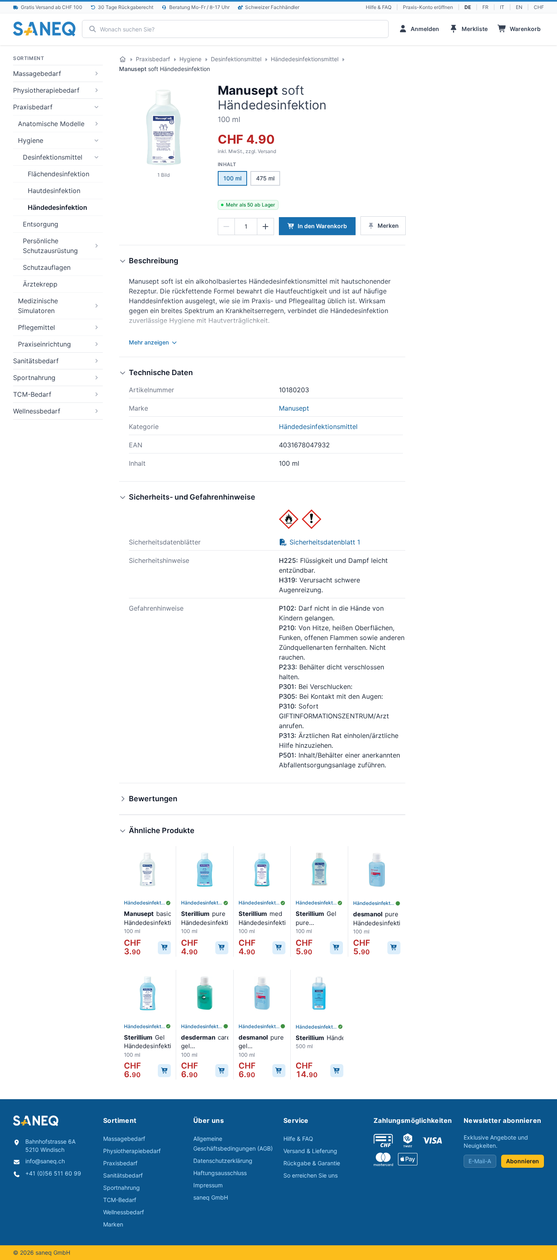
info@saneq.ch (45, 1161)
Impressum (208, 1185)
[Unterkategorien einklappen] (96, 106)
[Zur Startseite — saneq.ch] (44, 29)
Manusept (248, 90)
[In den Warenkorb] (164, 947)
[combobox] (235, 29)
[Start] (122, 59)
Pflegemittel (36, 327)
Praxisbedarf (33, 107)
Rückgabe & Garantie (311, 1163)
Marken (113, 1224)
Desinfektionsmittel (52, 157)
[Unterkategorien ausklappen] (96, 73)
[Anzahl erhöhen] (265, 226)
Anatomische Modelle (51, 124)
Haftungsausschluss (220, 1172)
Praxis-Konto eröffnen (428, 7)
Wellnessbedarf (36, 411)
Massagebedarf (37, 73)
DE (467, 7)
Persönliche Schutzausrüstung (50, 246)
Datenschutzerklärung (222, 1160)
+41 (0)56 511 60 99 (53, 1173)
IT (502, 7)
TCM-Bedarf (32, 394)
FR (485, 7)
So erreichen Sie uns (310, 1175)
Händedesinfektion (57, 207)
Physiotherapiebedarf (46, 90)
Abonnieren (522, 1161)
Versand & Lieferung (310, 1150)
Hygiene (30, 140)
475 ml (265, 178)
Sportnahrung (34, 377)
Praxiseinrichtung (44, 344)
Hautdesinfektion (54, 191)
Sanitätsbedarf (36, 361)
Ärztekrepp (40, 284)
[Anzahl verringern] (226, 226)
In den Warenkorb (322, 225)
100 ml (232, 178)
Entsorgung (40, 224)
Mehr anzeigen (149, 342)
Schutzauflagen (47, 267)
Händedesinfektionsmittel (304, 59)
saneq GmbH (210, 1197)
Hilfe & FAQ (378, 7)
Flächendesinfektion (58, 174)
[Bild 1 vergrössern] (163, 127)
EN (519, 7)
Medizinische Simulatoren (38, 306)
